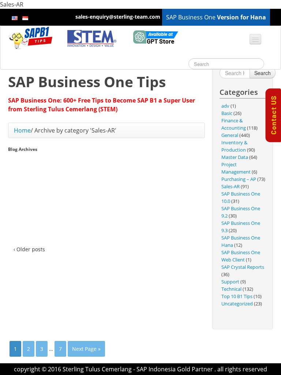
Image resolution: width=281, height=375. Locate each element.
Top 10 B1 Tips (236, 296)
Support (230, 281)
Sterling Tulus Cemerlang (97, 369)
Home (22, 130)
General (229, 135)
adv (225, 106)
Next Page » (86, 348)
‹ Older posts (29, 249)
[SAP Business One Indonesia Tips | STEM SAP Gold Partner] (31, 37)
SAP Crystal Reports (242, 267)
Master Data (234, 157)
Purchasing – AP (238, 179)
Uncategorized (237, 303)
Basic (226, 113)
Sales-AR (230, 186)
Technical (231, 289)
